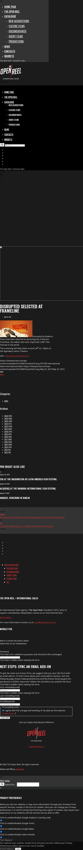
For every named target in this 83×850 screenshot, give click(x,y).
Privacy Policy (8, 713)
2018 (6, 437)
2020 (6, 431)
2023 (6, 424)
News (6, 401)
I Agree (18, 849)
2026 (6, 416)
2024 (6, 421)
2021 (6, 429)
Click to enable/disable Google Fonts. (17, 823)
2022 (6, 426)
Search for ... (10, 784)
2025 (6, 418)
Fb (2, 374)
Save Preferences (6, 840)
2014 (6, 447)
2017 (6, 439)
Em (0, 374)
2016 (6, 442)
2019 (6, 434)
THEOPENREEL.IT (36, 746)
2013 (6, 450)
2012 (6, 452)
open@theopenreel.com (45, 622)
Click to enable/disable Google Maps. (17, 829)
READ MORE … (6, 617)
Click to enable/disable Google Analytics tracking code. (25, 817)
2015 (6, 444)
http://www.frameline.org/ (17, 356)
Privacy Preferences (7, 849)
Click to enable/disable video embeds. (17, 834)
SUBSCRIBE (5, 718)
